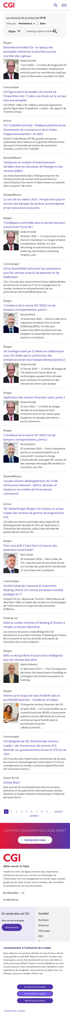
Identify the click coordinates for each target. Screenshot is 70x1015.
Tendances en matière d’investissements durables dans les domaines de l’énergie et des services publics (33, 166)
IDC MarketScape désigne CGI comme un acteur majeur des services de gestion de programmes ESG (33, 513)
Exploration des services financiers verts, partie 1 (34, 397)
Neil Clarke (26, 554)
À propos (43, 919)
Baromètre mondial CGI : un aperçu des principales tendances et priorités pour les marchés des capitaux (29, 51)
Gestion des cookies (14, 1010)
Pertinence (25, 23)
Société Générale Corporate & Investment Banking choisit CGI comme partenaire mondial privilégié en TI (33, 590)
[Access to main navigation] (64, 5)
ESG (40, 936)
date (43, 23)
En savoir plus (10, 892)
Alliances (43, 925)
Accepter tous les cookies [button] (35, 987)
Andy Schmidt (28, 60)
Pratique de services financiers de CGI (41, 704)
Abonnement (11, 927)
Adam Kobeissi (28, 664)
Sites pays (44, 930)
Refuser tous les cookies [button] (35, 1000)
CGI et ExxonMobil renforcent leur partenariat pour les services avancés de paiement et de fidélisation (32, 273)
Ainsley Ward (27, 314)
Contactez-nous (35, 840)
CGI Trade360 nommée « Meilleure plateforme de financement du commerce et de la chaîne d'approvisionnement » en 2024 (34, 129)
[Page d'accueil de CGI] (8, 5)
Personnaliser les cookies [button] (35, 993)
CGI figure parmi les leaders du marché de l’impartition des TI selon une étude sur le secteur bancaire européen (34, 96)
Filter (12, 31)
